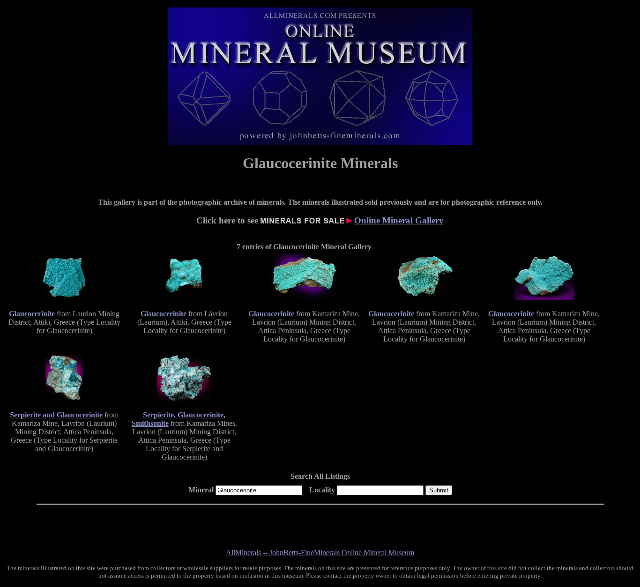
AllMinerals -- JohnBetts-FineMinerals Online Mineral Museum (320, 553)
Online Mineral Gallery (399, 220)
